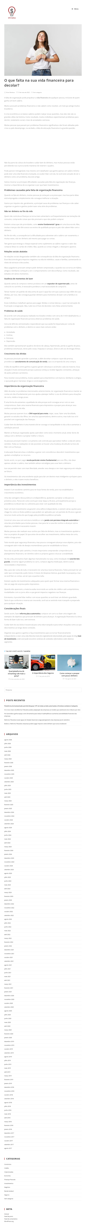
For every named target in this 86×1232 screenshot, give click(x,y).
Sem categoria (37, 92)
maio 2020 (7, 1022)
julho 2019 (7, 1060)
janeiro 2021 (8, 992)
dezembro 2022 (9, 904)
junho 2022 (7, 927)
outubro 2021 (8, 957)
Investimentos (8, 1183)
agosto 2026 (8, 740)
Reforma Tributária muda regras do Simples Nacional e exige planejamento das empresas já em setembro (37, 720)
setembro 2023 (9, 869)
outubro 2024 (8, 820)
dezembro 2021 (9, 950)
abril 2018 (7, 1118)
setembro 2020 (9, 1007)
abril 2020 (7, 1026)
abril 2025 (7, 797)
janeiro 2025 (8, 808)
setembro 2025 (9, 782)
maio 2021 (7, 976)
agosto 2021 (8, 965)
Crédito (6, 1168)
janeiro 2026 (8, 766)
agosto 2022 (8, 919)
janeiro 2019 (8, 1083)
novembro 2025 (9, 774)
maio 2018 (7, 1114)
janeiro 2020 (8, 1037)
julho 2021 (7, 969)
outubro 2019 (8, 1049)
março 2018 (8, 1122)
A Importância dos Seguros (43, 673)
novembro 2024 (9, 816)
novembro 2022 (9, 908)
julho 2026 (7, 743)
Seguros (6, 1195)
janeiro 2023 (8, 900)
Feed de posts (8, 1216)
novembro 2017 (9, 1137)
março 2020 (8, 1030)
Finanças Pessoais (9, 1179)
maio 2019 (7, 1068)
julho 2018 (7, 1106)
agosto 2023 (8, 873)
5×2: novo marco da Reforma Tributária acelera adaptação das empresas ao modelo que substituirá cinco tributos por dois (42, 710)
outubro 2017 (8, 1141)
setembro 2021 (9, 961)
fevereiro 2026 (8, 763)
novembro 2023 (9, 862)
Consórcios (7, 1164)
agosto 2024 (8, 828)
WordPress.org (9, 1221)
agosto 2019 (8, 1057)
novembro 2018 (9, 1091)
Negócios (7, 1187)
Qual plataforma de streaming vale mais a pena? (16, 673)
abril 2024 (7, 843)
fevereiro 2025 (8, 805)
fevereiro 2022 (8, 942)
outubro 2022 (8, 911)
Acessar (6, 1214)
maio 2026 (7, 751)
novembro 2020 (9, 999)
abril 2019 (7, 1072)
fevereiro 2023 (8, 896)
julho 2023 (7, 877)
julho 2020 (7, 1015)
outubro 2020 (8, 1003)
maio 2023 (7, 885)
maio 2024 (7, 839)
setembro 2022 (9, 915)
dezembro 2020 (9, 996)
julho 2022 (7, 923)
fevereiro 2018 (8, 1125)
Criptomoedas (8, 1172)
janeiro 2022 (8, 946)
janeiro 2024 (8, 854)
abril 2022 (7, 934)
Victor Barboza (10, 92)
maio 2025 (7, 793)
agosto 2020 (8, 1011)
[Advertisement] (43, 146)
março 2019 (8, 1076)
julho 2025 (7, 785)
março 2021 (8, 984)
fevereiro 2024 (8, 850)
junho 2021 (7, 973)
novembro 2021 (9, 954)
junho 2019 (7, 1064)
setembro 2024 (9, 824)
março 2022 (8, 938)
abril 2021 (7, 980)
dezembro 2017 (9, 1133)
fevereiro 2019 (8, 1079)
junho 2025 (7, 789)
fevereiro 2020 (8, 1034)
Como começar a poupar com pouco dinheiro (69, 674)
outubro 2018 (8, 1095)
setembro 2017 (9, 1144)
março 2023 (8, 892)
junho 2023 (7, 881)
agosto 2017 (8, 1148)
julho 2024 (7, 831)
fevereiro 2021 (8, 988)
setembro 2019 (9, 1053)
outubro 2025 (8, 778)
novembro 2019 (9, 1045)
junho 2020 (7, 1018)
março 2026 (8, 759)
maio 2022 (7, 931)
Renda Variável (9, 1191)
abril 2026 (7, 755)
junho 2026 (7, 747)
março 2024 (8, 847)
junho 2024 (7, 835)
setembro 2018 (9, 1099)
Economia (7, 1176)
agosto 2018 (8, 1102)
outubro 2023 (8, 866)
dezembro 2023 (9, 858)
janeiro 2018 (8, 1129)
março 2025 (8, 801)
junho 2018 (7, 1110)
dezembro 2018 (9, 1087)
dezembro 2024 (9, 812)
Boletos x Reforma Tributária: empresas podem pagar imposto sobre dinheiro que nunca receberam (35, 724)
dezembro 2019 (9, 1041)
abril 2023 (7, 889)
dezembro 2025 (9, 770)
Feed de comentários (10, 1219)
